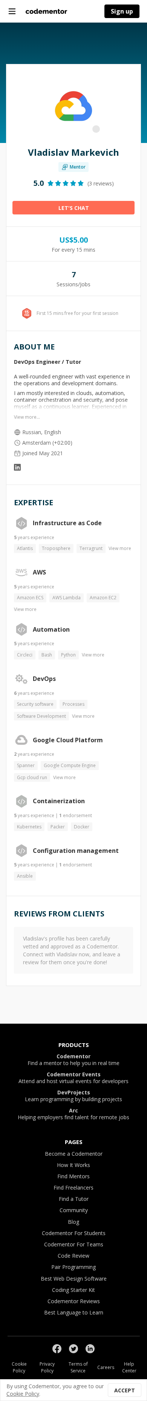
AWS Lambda (66, 597)
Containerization (59, 801)
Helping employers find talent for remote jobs (73, 1114)
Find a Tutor (74, 1198)
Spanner (26, 765)
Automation (51, 630)
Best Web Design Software (74, 1278)
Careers (105, 1367)
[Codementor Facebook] (56, 1348)
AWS (39, 572)
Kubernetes (29, 827)
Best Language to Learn (73, 1312)
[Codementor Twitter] (73, 1348)
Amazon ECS (30, 597)
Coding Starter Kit (73, 1289)
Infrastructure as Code (67, 523)
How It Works (73, 1165)
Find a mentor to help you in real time (73, 1060)
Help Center (129, 1367)
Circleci (24, 655)
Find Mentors (73, 1176)
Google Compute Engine (70, 765)
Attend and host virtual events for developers (73, 1078)
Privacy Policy (47, 1367)
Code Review (73, 1255)
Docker (81, 827)
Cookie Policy (19, 1367)
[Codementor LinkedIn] (90, 1348)
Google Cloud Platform (68, 740)
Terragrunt (91, 548)
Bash (46, 655)
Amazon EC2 (103, 597)
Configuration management (76, 851)
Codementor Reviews (73, 1301)
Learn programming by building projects (73, 1096)
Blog (73, 1221)
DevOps (44, 679)
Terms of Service (78, 1367)
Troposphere (56, 548)
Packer (58, 827)
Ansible (25, 876)
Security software (35, 704)
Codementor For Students (74, 1233)
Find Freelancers (73, 1187)
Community (74, 1210)
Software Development (41, 716)
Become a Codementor (74, 1153)
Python (68, 655)
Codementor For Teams (73, 1244)
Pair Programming (73, 1266)
